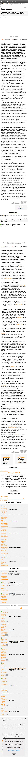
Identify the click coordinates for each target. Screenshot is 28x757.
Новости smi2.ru (4, 471)
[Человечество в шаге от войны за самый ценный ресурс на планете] (4, 616)
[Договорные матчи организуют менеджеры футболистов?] (4, 575)
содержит (3, 385)
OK (14, 754)
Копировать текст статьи (15, 1)
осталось (10, 413)
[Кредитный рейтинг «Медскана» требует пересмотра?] (4, 641)
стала (19, 343)
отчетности (19, 304)
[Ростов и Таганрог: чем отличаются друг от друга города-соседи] (4, 700)
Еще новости (14, 490)
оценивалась (8, 278)
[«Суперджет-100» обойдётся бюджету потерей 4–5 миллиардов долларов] (4, 598)
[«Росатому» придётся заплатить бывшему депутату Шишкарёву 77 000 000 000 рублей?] (4, 654)
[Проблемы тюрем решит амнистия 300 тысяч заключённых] (4, 561)
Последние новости (14, 473)
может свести (12, 427)
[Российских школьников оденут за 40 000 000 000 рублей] (4, 509)
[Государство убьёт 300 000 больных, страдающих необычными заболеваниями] (4, 521)
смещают (13, 366)
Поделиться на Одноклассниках (6, 1)
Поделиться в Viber (10, 1)
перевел (3, 333)
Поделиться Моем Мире (3, 1)
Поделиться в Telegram (12, 1)
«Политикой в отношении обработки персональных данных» (14, 749)
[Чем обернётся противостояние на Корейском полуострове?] (4, 586)
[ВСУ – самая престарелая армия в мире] (4, 711)
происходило (23, 285)
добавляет (16, 434)
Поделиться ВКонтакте (1, 1)
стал (19, 266)
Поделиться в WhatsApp (8, 1)
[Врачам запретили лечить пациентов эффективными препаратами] (4, 532)
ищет (11, 354)
